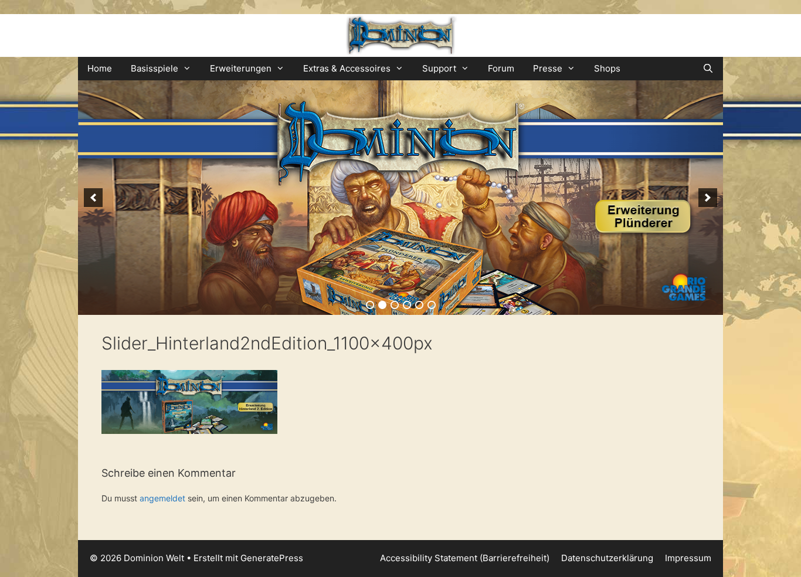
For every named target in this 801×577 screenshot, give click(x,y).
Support (439, 68)
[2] (382, 305)
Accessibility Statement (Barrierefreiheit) (464, 558)
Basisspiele (154, 68)
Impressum (688, 558)
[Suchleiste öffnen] (708, 68)
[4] (407, 305)
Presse (547, 68)
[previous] (93, 197)
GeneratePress (271, 558)
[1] (370, 305)
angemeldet (162, 498)
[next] (707, 197)
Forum (501, 68)
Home (99, 68)
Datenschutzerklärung (607, 558)
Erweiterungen (240, 68)
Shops (607, 68)
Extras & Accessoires (347, 68)
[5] (419, 305)
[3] (395, 305)
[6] (431, 305)
